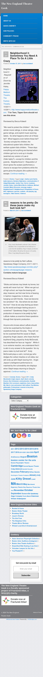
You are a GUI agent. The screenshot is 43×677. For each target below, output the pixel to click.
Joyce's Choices (18, 516)
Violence (23, 193)
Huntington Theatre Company (20, 475)
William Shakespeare (18, 498)
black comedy (29, 379)
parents (16, 191)
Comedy (12, 377)
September (16, 493)
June (13, 478)
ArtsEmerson (15, 457)
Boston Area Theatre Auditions (23, 543)
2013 (22, 448)
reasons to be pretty (26, 387)
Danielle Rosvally (27, 469)
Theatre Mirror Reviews (20, 523)
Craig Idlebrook (16, 469)
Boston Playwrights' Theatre (20, 463)
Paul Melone (35, 385)
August (23, 456)
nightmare (10, 191)
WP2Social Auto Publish (12, 619)
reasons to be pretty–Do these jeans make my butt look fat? (24, 205)
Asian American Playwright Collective (25, 538)
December (15, 471)
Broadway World (18, 513)
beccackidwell (28, 63)
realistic (22, 191)
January (32, 475)
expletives (23, 383)
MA (4, 385)
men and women (16, 385)
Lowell (33, 479)
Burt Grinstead (13, 381)
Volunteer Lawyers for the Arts (22, 548)
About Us (7, 21)
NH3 (4, 191)
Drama (12, 179)
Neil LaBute (26, 385)
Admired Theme (37, 612)
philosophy (7, 387)
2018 (17, 452)
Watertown (35, 496)
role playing (30, 191)
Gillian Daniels (34, 472)
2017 (13, 452)
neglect (29, 187)
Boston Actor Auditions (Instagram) (24, 541)
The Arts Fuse (17, 518)
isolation (32, 183)
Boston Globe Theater (20, 511)
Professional (15, 387)
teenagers (6, 193)
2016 (36, 448)
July (38, 475)
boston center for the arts (23, 460)
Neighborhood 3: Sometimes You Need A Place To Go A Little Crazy (20, 57)
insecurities (35, 383)
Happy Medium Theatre (6, 92)
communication (32, 181)
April (22, 379)
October (28, 490)
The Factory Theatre (6, 101)
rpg (35, 191)
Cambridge (17, 465)
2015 (32, 448)
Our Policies (8, 31)
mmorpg (23, 187)
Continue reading (18, 173)
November (19, 490)
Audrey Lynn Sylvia (31, 179)
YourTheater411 (17, 551)
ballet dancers (8, 181)
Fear (22, 183)
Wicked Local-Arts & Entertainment (24, 526)
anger (22, 179)
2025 (32, 452)
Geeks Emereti (9, 26)
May (25, 484)
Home (5, 16)
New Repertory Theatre (30, 487)
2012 (17, 448)
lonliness (30, 185)
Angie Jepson (15, 379)
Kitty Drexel (23, 478)
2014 (27, 448)
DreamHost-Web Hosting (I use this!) (25, 546)
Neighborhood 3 (8, 189)
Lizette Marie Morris (20, 185)
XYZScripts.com (32, 619)
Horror (26, 183)
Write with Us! (9, 41)
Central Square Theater (31, 466)
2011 (28, 377)
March (8, 385)
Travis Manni (27, 496)
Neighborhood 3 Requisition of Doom (26, 189)
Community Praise (11, 36)
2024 (28, 452)
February (24, 471)
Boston (5, 381)
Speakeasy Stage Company (12, 389)
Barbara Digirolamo (19, 181)
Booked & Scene (18, 508)
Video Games (15, 193)
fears (29, 383)
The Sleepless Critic (19, 521)
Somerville (26, 493)
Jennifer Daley (8, 185)
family (18, 183)
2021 (24, 452)
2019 (21, 452)
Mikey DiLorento (15, 187)
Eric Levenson (14, 383)
